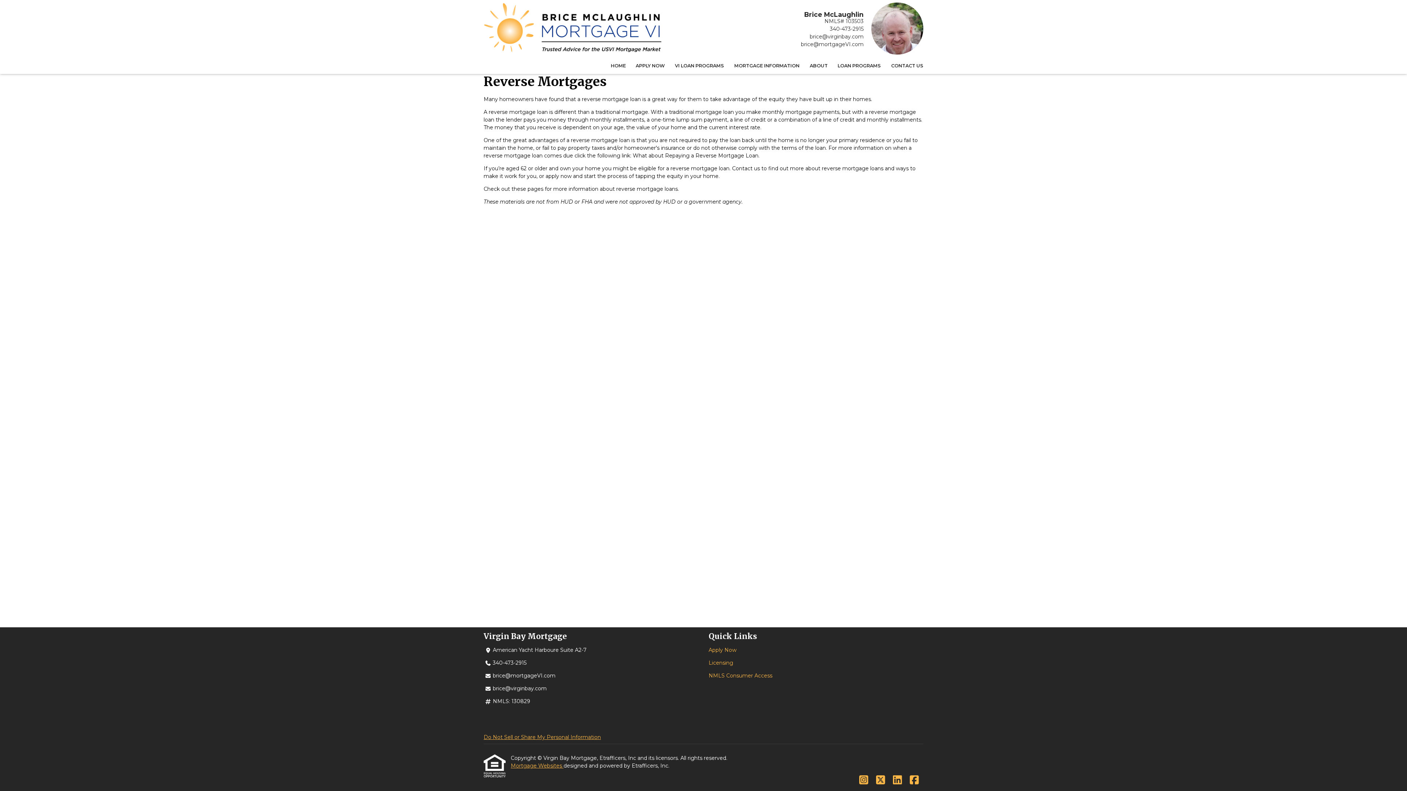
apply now (559, 176)
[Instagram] (863, 780)
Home (618, 65)
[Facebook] (914, 780)
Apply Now (650, 65)
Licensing (721, 663)
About (819, 65)
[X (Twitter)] (880, 780)
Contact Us (907, 65)
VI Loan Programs (699, 65)
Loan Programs (859, 65)
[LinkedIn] (897, 780)
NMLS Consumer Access (740, 675)
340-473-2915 (847, 29)
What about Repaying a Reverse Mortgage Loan (695, 155)
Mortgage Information (766, 65)
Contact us (746, 168)
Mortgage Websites (537, 765)
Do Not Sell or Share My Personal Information (542, 737)
